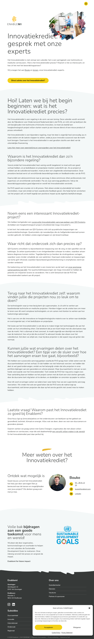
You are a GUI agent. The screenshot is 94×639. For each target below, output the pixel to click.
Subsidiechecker (54, 585)
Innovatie (11, 619)
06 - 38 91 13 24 (80, 484)
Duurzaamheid (13, 615)
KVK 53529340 (25, 637)
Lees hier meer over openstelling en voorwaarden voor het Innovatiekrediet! (39, 147)
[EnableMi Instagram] (9, 604)
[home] (10, 4)
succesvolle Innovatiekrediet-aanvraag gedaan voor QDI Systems (58, 222)
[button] (89, 608)
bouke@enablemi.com (80, 489)
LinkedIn (78, 494)
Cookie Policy (56, 632)
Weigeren (77, 627)
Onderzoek (11, 627)
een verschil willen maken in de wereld (68, 431)
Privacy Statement (66, 632)
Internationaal (12, 623)
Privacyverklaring (53, 637)
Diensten (52, 589)
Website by (65, 637)
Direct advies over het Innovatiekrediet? (28, 80)
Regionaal (11, 631)
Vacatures (52, 593)
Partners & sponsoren (57, 596)
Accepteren (48, 627)
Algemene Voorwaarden (38, 637)
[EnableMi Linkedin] (13, 604)
